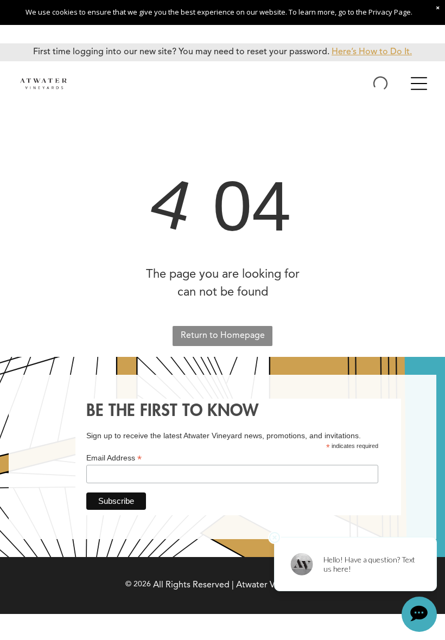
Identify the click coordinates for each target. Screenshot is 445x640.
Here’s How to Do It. (372, 52)
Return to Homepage (223, 335)
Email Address (114, 458)
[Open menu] (419, 83)
